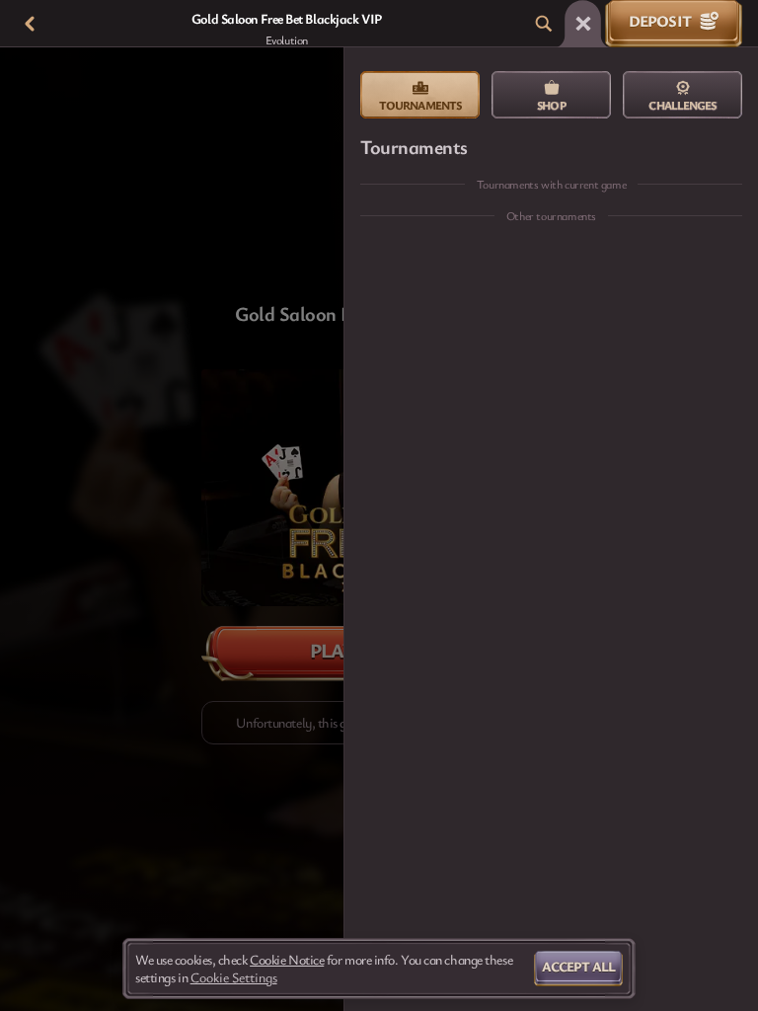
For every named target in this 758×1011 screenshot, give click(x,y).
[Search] (544, 23)
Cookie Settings (233, 977)
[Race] (583, 23)
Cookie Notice (287, 960)
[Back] (29, 23)
